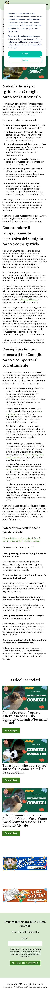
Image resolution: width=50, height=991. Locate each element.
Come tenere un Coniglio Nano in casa (20, 541)
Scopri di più (11, 730)
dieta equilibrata (28, 299)
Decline (25, 60)
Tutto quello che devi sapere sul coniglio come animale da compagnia (24, 769)
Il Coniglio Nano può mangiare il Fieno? (21, 538)
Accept (25, 54)
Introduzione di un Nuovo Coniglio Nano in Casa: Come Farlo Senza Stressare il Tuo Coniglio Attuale (24, 820)
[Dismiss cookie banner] (41, 9)
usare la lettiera (13, 469)
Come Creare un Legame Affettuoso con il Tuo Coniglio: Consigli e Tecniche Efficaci (25, 718)
